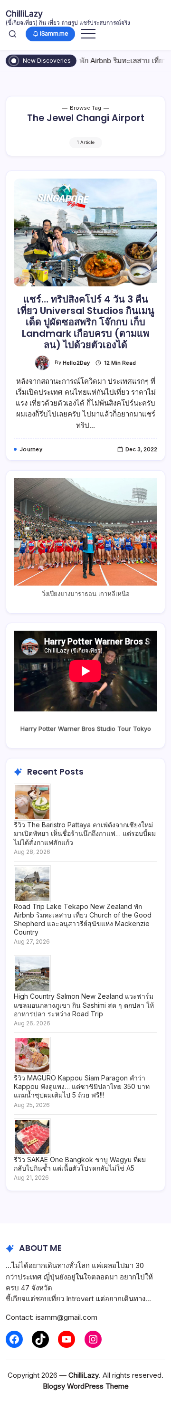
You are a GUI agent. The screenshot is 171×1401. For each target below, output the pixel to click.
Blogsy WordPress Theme (86, 1386)
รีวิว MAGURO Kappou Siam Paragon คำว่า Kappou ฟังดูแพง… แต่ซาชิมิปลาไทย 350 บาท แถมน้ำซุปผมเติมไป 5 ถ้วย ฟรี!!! (82, 1086)
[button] (13, 33)
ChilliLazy (24, 14)
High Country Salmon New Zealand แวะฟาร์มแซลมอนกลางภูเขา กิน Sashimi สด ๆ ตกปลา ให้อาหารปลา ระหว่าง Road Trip (84, 1004)
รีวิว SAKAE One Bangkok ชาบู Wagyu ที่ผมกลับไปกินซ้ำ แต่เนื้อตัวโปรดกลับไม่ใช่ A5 (80, 1163)
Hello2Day (76, 363)
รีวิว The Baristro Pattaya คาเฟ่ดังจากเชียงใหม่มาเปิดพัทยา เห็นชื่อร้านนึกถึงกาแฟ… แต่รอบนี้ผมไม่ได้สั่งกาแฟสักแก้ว (85, 833)
